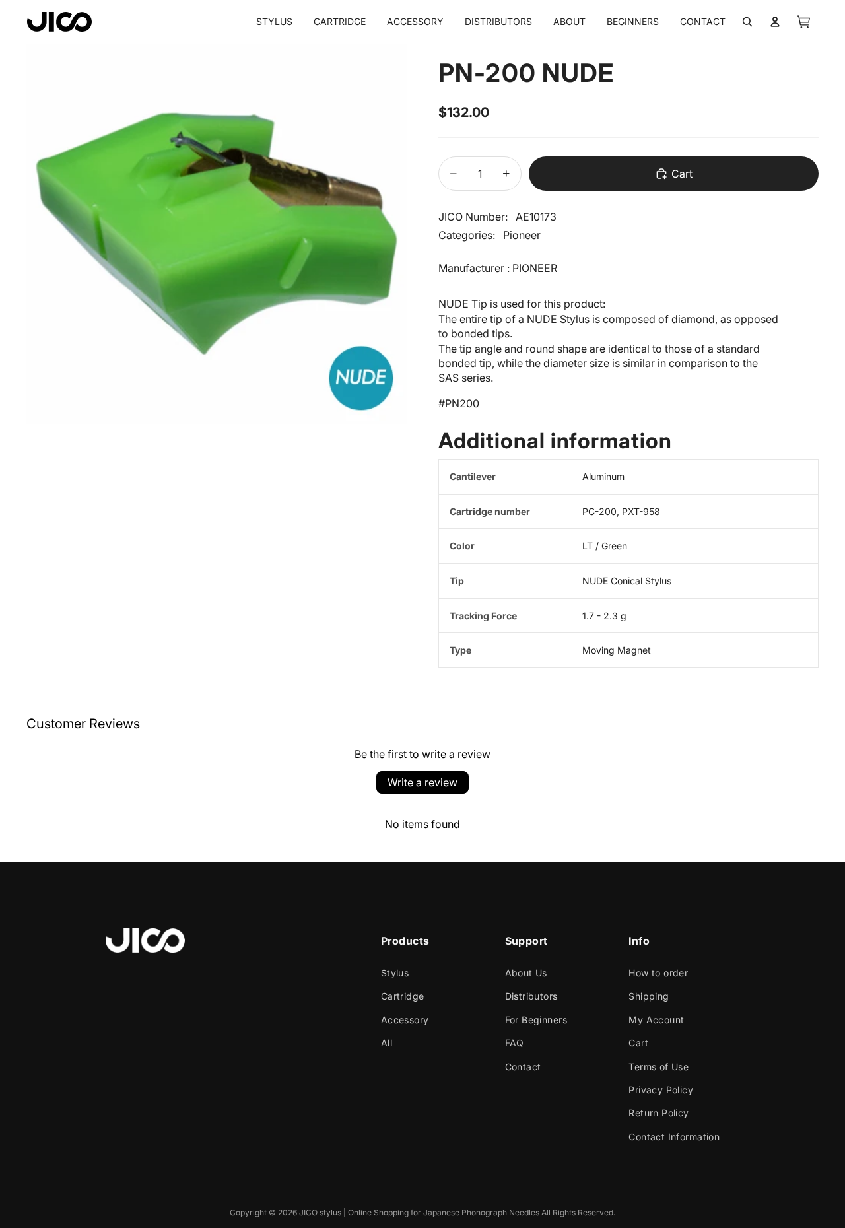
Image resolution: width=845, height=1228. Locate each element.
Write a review (422, 782)
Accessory (405, 1019)
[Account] (775, 21)
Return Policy (658, 1112)
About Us (526, 972)
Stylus (395, 972)
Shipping (648, 996)
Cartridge (402, 996)
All (386, 1042)
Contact (523, 1066)
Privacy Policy (660, 1089)
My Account (656, 1019)
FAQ (514, 1042)
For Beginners (536, 1019)
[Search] (747, 21)
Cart (638, 1042)
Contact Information (674, 1136)
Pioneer (522, 235)
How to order (658, 972)
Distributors (531, 996)
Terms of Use (658, 1066)
